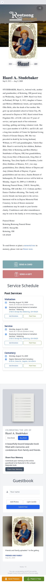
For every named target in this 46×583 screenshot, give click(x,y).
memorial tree (29, 245)
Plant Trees (32, 316)
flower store (28, 249)
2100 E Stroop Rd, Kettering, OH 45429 (23, 312)
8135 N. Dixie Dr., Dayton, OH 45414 (22, 361)
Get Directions (13, 316)
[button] (23, 531)
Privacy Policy (17, 573)
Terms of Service (29, 573)
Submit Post (23, 507)
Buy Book (23, 438)
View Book (11, 438)
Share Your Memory (14, 469)
